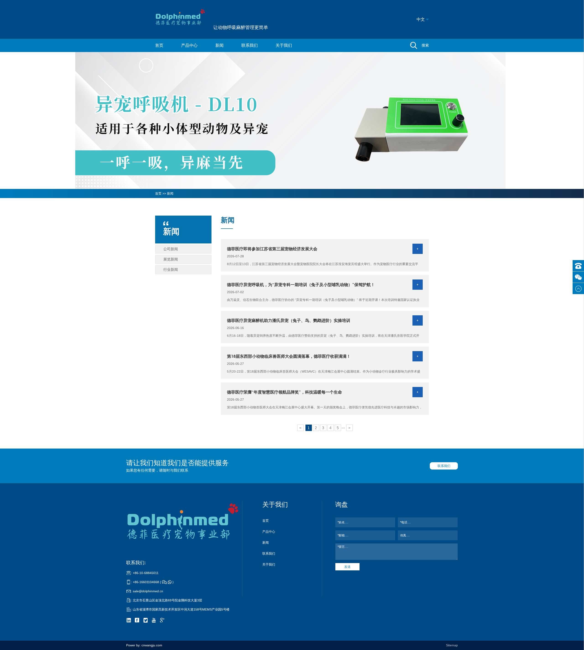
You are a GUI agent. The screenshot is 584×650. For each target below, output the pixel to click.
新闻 (219, 45)
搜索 (425, 45)
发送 (347, 567)
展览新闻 (170, 259)
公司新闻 (170, 249)
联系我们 (249, 45)
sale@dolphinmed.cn (148, 591)
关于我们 (284, 45)
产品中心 (189, 45)
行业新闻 (170, 269)
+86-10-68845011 (146, 573)
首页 (159, 45)
